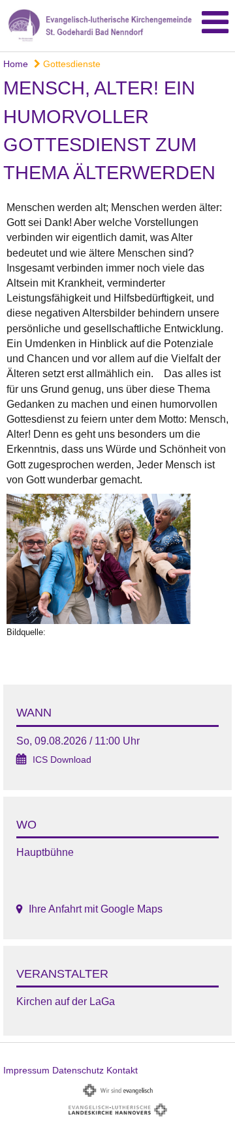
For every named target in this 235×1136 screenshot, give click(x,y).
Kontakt (122, 1070)
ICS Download (62, 760)
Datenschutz (78, 1070)
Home (15, 64)
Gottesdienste (70, 64)
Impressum (26, 1070)
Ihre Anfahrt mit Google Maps (96, 909)
